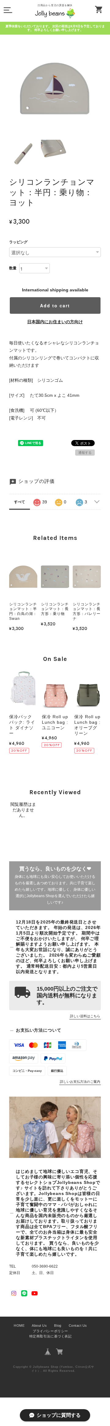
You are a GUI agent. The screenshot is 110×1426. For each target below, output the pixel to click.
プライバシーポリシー (50, 1331)
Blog (57, 1325)
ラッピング (18, 242)
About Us (39, 1325)
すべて (19, 502)
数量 (12, 268)
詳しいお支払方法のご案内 (80, 1081)
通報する (85, 452)
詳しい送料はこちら (85, 1016)
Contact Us (78, 1325)
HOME (19, 1325)
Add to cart (55, 305)
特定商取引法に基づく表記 (50, 1336)
